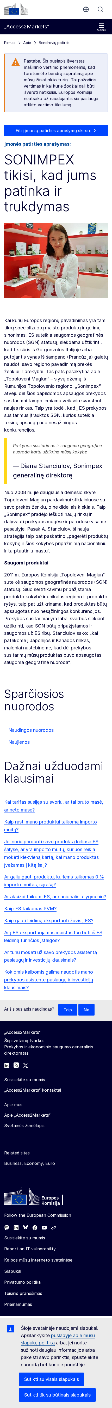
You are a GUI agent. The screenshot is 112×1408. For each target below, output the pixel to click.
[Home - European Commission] (42, 1198)
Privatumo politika (22, 1282)
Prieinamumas (18, 1304)
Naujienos (19, 742)
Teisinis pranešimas (23, 1293)
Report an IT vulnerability (30, 1248)
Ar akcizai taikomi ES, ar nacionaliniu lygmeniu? (55, 896)
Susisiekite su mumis (24, 1237)
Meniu (101, 30)
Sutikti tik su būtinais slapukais (57, 1395)
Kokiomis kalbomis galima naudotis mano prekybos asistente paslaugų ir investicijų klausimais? (48, 979)
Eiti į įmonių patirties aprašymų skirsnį (53, 130)
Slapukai (12, 1271)
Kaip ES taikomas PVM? (30, 908)
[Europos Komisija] (16, 9)
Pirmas (9, 42)
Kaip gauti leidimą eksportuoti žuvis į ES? (48, 920)
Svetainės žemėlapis (24, 1125)
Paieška (100, 9)
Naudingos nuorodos (31, 730)
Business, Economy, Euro (29, 1163)
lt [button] (86, 9)
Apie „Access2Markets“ (27, 1115)
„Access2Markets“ (22, 1032)
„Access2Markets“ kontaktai (32, 1090)
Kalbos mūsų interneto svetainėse (38, 1260)
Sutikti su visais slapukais (51, 1379)
